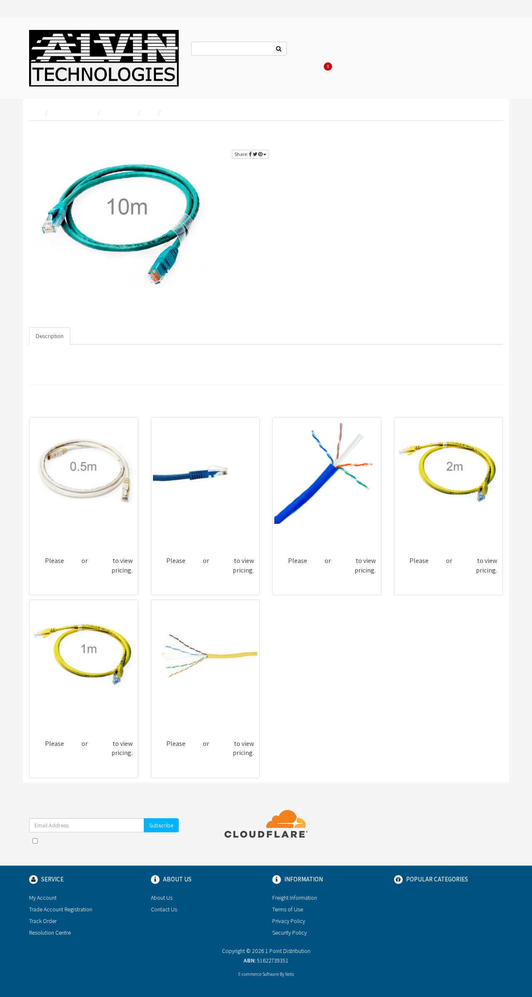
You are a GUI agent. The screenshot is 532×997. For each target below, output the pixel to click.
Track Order (43, 921)
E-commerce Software (258, 974)
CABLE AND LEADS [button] (217, 8)
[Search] (279, 49)
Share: (241, 154)
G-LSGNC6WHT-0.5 (59, 532)
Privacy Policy (288, 921)
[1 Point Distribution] (104, 57)
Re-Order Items (454, 50)
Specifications (94, 336)
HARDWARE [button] (291, 8)
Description (50, 336)
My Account (43, 897)
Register (411, 50)
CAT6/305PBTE (298, 532)
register (484, 133)
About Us (350, 50)
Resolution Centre (50, 932)
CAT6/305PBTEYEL (182, 715)
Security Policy (289, 932)
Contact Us (312, 50)
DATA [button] (258, 8)
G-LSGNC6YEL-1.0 (58, 715)
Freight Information (294, 897)
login (456, 133)
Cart (329, 66)
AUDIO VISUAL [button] (120, 8)
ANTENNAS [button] (78, 8)
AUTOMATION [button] (167, 8)
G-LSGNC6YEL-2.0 (423, 532)
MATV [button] (324, 8)
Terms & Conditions (123, 840)
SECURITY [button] (355, 8)
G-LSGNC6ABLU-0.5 (183, 532)
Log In (381, 50)
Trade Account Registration (60, 909)
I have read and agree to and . (108, 845)
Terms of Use (287, 909)
